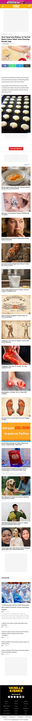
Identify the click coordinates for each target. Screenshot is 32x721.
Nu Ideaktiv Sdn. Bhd (15, 719)
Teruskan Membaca (16, 148)
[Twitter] (15, 697)
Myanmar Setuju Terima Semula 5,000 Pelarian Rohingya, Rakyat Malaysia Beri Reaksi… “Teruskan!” (15, 633)
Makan (10, 34)
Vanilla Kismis (4, 34)
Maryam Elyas (6, 43)
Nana (2, 611)
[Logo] (16, 6)
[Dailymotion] (23, 697)
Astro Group (26, 719)
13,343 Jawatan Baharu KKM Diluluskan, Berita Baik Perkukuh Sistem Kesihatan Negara (15, 607)
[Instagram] (12, 697)
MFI (2, 627)
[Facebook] (9, 697)
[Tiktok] (17, 697)
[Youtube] (20, 697)
